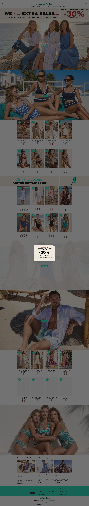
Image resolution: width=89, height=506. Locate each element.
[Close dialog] (54, 245)
